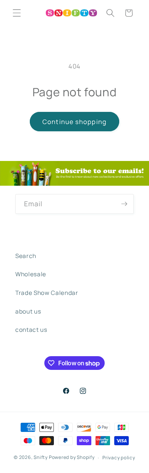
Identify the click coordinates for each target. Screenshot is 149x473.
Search (25, 256)
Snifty (41, 457)
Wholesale (30, 274)
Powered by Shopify (72, 457)
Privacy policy (118, 457)
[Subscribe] (124, 204)
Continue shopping (74, 121)
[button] (17, 13)
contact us (31, 330)
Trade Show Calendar (46, 293)
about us (28, 311)
